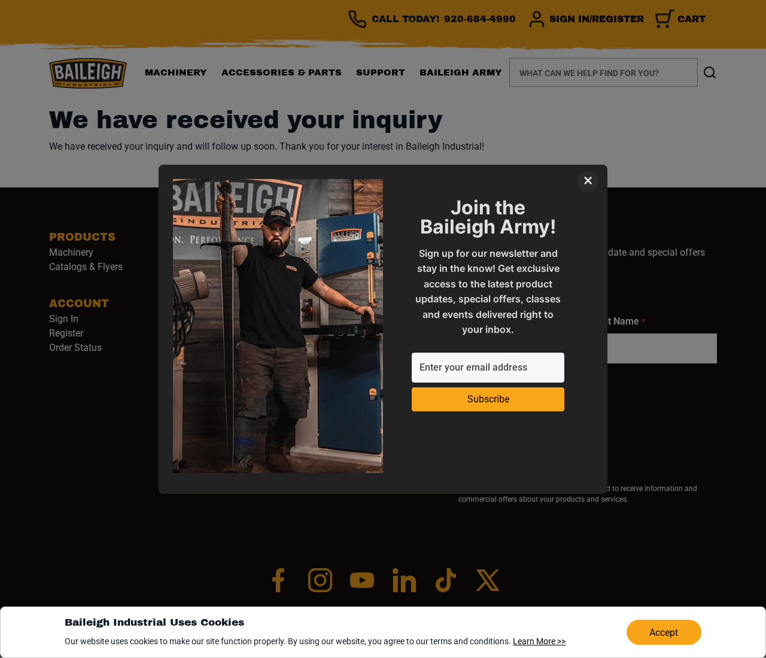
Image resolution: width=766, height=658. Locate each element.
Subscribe (488, 399)
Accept (663, 632)
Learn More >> (539, 641)
